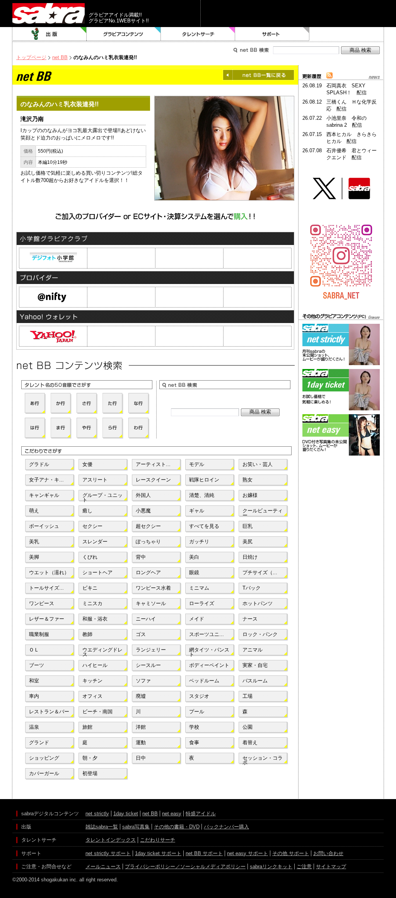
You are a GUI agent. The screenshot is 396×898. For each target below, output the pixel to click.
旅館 (87, 727)
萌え (34, 511)
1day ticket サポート (158, 853)
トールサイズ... (46, 588)
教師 (87, 634)
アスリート (95, 480)
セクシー (92, 526)
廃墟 (141, 696)
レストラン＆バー (49, 711)
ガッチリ (199, 541)
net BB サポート (204, 853)
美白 (194, 557)
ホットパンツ (257, 603)
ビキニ (89, 588)
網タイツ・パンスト (209, 651)
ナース (250, 619)
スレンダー (95, 541)
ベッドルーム (204, 681)
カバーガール (44, 773)
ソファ (143, 681)
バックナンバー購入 (226, 827)
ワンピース (41, 603)
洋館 (141, 727)
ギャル (196, 511)
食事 (194, 742)
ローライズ (201, 603)
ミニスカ (92, 603)
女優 (87, 464)
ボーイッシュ (44, 526)
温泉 (34, 727)
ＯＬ (34, 650)
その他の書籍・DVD (177, 827)
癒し (87, 511)
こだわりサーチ (157, 840)
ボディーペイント (209, 665)
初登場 (89, 773)
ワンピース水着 (153, 588)
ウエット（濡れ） (49, 572)
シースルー (148, 665)
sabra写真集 (136, 827)
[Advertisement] (341, 492)
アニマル (252, 650)
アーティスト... (153, 464)
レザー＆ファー (46, 619)
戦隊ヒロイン (204, 480)
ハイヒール (95, 665)
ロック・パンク (260, 634)
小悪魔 (143, 511)
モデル (196, 464)
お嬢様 (250, 495)
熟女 (247, 480)
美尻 (247, 541)
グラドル (39, 464)
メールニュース (103, 866)
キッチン (92, 681)
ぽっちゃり (148, 541)
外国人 (143, 495)
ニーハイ (146, 619)
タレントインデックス (110, 840)
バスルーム (255, 681)
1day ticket (125, 813)
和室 (34, 681)
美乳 (34, 541)
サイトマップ (331, 866)
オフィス (92, 696)
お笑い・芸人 (257, 464)
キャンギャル (44, 495)
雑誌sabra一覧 (101, 827)
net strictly (97, 813)
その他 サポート (290, 853)
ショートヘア (97, 572)
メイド (196, 619)
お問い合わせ (328, 853)
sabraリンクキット (271, 866)
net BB (60, 57)
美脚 (34, 557)
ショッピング (44, 758)
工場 (247, 696)
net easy (171, 813)
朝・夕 (89, 758)
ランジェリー (151, 650)
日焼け (250, 557)
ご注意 (304, 866)
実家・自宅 (255, 665)
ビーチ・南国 (97, 711)
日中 (141, 758)
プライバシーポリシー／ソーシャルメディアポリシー (185, 866)
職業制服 (39, 634)
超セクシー (148, 526)
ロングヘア (148, 572)
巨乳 (247, 526)
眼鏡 (194, 572)
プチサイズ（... (259, 572)
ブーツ (36, 665)
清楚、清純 (201, 495)
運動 (141, 742)
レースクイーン (153, 480)
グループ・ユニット (102, 497)
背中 (141, 557)
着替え (250, 742)
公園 (247, 727)
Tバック (251, 588)
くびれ (89, 557)
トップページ (31, 57)
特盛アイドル (201, 813)
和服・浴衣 (95, 619)
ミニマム (199, 588)
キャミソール (151, 603)
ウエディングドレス (102, 651)
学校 (194, 727)
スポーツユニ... (206, 634)
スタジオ (199, 696)
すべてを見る (204, 526)
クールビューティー (262, 512)
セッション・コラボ (262, 759)
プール (196, 711)
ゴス (141, 634)
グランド (39, 742)
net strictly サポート (108, 853)
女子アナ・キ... (46, 480)
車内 (34, 696)
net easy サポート (247, 853)
